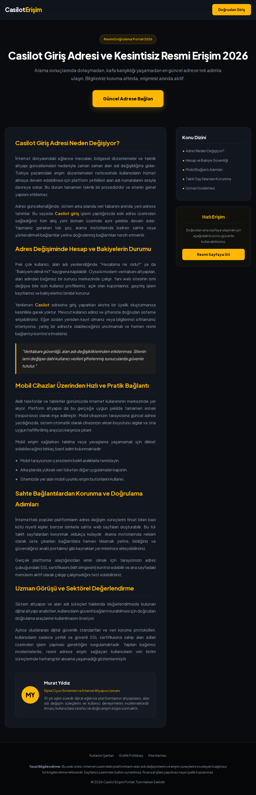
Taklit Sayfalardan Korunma (208, 178)
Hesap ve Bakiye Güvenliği (207, 160)
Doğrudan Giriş (231, 9)
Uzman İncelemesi (200, 188)
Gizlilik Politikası (131, 755)
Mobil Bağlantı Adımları (204, 169)
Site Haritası (157, 755)
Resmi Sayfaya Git (213, 254)
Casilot (23, 9)
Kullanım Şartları (102, 755)
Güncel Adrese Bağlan (128, 98)
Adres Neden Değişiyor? (205, 150)
